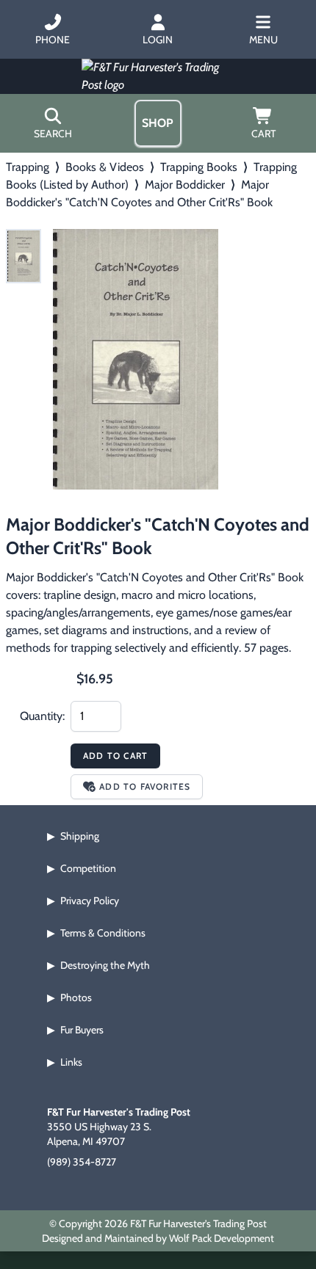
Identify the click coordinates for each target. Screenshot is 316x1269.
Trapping (27, 167)
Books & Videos (104, 167)
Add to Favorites (144, 786)
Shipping (79, 836)
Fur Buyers (82, 1029)
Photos (76, 997)
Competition (88, 868)
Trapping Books (198, 167)
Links (71, 1062)
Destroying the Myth (105, 965)
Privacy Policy (89, 900)
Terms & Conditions (103, 932)
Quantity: (42, 716)
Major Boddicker (185, 185)
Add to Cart (115, 755)
